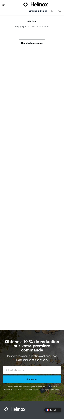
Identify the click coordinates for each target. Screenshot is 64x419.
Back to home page (32, 42)
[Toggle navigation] (4, 4)
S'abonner (32, 379)
